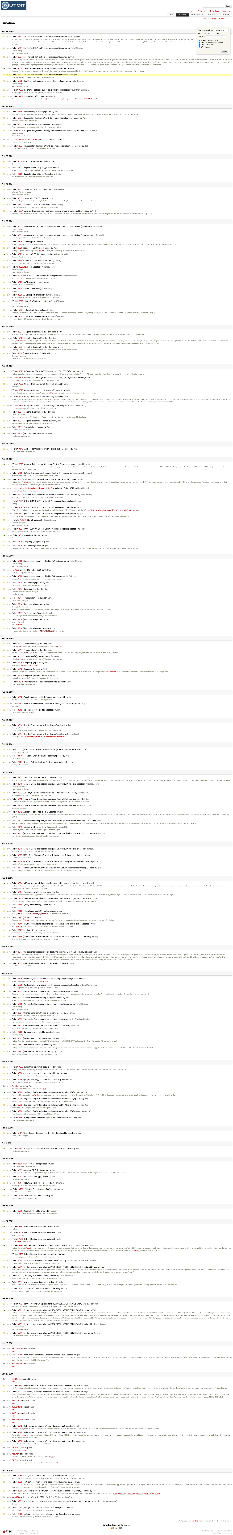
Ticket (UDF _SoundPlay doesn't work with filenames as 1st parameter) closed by (48, 855)
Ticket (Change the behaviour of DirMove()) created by (47, 405)
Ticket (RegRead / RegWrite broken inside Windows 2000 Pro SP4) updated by (47, 1098)
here (28, 1510)
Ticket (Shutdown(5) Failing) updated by (30, 1170)
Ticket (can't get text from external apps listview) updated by (40, 1475)
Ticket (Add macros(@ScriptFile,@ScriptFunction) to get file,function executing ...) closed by (53, 821)
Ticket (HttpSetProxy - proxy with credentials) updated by (38, 725)
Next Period (224, 19)
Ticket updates (207, 45)
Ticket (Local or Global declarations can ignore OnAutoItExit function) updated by (53, 784)
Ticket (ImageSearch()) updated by (30, 96)
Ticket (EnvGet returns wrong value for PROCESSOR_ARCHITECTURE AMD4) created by (53, 1333)
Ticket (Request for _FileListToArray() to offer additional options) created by (47, 146)
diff (44, 1088)
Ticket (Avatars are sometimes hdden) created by (36, 1288)
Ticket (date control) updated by (30, 161)
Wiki (171, 15)
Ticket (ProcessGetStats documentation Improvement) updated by (47, 1004)
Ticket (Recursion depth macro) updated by (32, 112)
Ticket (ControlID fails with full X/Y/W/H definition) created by (42, 1025)
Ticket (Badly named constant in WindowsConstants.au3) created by (45, 1441)
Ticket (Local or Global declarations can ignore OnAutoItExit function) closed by (47, 799)
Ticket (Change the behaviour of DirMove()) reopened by (38, 390)
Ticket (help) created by (27, 930)
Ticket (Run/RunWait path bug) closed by (31, 1045)
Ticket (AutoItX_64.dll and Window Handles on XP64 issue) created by (48, 793)
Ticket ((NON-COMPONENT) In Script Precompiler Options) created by (46, 529)
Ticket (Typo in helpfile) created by (32, 656)
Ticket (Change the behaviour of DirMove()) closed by (37, 384)
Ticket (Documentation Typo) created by (35, 1183)
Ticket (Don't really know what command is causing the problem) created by (51, 985)
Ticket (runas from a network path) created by (36, 1073)
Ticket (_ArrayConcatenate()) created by (34, 911)
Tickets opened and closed (212, 43)
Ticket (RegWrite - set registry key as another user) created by (47, 90)
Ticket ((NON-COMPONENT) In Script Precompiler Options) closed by (43, 501)
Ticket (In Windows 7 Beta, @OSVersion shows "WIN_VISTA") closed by (44, 371)
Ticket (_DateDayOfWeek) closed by (30, 310)
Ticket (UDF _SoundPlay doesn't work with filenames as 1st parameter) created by (52, 861)
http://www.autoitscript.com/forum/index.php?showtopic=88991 (43, 737)
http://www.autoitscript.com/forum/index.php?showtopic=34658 (137, 1493)
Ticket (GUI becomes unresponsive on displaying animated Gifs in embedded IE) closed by (52, 952)
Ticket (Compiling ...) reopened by (27, 541)
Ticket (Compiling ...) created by (31, 675)
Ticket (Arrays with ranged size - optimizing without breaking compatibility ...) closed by (51, 211)
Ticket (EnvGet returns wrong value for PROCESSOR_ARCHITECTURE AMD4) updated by (55, 1267)
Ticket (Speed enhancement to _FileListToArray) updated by (44, 561)
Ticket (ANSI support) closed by (27, 241)
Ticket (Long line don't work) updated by (34, 332)
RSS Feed (117, 1528)
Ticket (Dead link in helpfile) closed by (30, 1195)
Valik (26, 548)
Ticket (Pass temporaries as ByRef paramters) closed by (38, 682)
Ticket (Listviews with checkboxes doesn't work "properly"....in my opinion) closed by (50, 1245)
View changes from (206, 30)
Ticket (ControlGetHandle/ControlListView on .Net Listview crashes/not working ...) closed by (53, 868)
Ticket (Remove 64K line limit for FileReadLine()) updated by (39, 762)
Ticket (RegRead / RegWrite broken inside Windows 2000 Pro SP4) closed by (46, 1092)
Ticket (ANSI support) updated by (28, 282)
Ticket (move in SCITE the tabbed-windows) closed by (37, 254)
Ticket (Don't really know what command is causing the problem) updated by (46, 703)
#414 (48, 802)
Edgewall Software (27, 1533)
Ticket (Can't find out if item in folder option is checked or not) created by (50, 495)
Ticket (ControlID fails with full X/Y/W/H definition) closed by (40, 963)
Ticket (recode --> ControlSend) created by (34, 260)
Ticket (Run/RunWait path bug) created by (34, 1051)
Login (193, 11)
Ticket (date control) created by (30, 628)
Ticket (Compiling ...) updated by (27, 589)
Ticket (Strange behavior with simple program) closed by (38, 998)
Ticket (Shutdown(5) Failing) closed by (30, 1164)
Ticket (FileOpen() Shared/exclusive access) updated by (37, 756)
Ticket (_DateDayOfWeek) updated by (35, 301)
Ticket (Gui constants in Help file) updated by (33, 710)
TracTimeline (193, 1521)
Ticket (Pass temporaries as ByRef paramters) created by (38, 697)
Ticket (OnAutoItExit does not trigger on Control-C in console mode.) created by (49, 473)
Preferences (203, 11)
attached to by (36, 139)
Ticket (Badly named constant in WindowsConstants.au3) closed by (42, 1148)
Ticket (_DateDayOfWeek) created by (35, 316)
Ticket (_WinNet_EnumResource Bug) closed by (34, 1189)
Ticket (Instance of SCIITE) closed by (29, 198)
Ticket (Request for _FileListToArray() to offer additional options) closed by (46, 118)
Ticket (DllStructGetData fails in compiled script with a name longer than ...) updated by (51, 898)
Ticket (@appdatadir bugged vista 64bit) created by (39, 1079)
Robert (28, 1248)
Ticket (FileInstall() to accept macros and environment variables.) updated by (47, 1385)
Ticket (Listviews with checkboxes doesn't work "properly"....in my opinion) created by (51, 1260)
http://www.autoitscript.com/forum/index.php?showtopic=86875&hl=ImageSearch (71, 99)
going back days (209, 33)
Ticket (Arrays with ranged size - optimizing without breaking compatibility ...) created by (55, 235)
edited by (19, 1086)
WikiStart (42, 251)
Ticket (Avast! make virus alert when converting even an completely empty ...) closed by (51, 1491)
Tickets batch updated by (31, 267)
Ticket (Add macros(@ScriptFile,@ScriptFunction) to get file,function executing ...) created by (57, 833)
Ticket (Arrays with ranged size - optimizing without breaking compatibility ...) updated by (55, 226)
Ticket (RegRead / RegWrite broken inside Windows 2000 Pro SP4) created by (49, 1111)
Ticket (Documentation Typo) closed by (30, 1176)
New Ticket (213, 15)
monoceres (24, 1435)
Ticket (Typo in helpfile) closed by (28, 427)
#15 (30, 1242)
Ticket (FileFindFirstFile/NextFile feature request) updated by (43, 36)
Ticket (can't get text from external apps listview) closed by (39, 1507)
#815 (21, 646)
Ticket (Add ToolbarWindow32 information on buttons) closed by (41, 449)
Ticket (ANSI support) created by (33, 295)
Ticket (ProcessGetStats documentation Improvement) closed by (42, 991)
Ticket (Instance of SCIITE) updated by (35, 189)
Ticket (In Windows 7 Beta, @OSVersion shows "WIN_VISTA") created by (48, 377)
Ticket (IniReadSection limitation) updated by (33, 1233)
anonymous (24, 341)
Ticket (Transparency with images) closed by (32, 892)
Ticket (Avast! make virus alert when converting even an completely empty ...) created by (63, 1501)
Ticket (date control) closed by (27, 546)
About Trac (226, 11)
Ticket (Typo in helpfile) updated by (29, 598)
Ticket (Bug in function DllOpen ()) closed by (32, 168)
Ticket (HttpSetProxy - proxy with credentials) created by (42, 734)
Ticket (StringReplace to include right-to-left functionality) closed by (43, 1118)
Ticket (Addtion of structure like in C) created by (37, 827)
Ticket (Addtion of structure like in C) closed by (34, 777)
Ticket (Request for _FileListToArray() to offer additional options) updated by (51, 131)
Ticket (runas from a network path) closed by (33, 1067)
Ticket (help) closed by (23, 917)
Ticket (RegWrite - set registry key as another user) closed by (40, 68)
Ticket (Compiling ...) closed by (27, 535)
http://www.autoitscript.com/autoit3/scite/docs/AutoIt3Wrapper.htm (112, 510)
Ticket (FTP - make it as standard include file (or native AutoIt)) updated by (46, 749)
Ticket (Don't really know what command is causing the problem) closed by (45, 979)
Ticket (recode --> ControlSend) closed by (32, 248)
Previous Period (210, 19)
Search (226, 15)
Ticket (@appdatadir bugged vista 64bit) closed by (35, 1038)
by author (202, 37)
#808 (59, 646)
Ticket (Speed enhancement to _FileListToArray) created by (41, 576)
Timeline (182, 15)
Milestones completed (210, 41)
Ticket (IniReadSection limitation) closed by (33, 1226)
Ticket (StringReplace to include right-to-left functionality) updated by (44, 1133)
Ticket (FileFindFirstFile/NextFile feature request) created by (41, 75)
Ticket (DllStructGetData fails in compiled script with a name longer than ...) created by (53, 936)
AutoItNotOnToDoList (30, 665)
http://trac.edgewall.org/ (222, 1533)
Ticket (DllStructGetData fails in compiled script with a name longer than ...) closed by (50, 883)
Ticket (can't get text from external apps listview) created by (43, 1514)
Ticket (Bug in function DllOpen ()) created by (33, 174)
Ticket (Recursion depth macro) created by (34, 124)
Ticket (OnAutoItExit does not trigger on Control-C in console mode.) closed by (48, 464)
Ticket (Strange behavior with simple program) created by (41, 1013)
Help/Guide (214, 11)
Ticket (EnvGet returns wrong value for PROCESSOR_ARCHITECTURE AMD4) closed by (51, 1310)
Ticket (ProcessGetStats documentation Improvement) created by (48, 1019)
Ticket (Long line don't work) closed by (30, 288)
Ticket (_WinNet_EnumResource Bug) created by (40, 1276)
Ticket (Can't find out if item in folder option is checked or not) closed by (44, 479)
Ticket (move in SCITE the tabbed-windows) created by (42, 276)
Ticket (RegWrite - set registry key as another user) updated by (45, 81)
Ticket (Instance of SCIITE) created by (35, 204)
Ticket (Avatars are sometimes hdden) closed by (34, 1282)
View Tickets (197, 15)
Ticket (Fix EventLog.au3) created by (29, 613)
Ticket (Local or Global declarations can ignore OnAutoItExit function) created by (50, 849)
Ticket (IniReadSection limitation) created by (36, 1254)
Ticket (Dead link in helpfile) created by (31, 1211)
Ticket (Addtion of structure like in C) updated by (34, 812)
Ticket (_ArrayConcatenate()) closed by (30, 905)
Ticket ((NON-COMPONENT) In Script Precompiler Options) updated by (44, 507)
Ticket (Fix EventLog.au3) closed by (29, 433)
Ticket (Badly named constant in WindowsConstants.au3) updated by (43, 1355)
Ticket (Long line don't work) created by (33, 421)
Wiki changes (206, 47)
